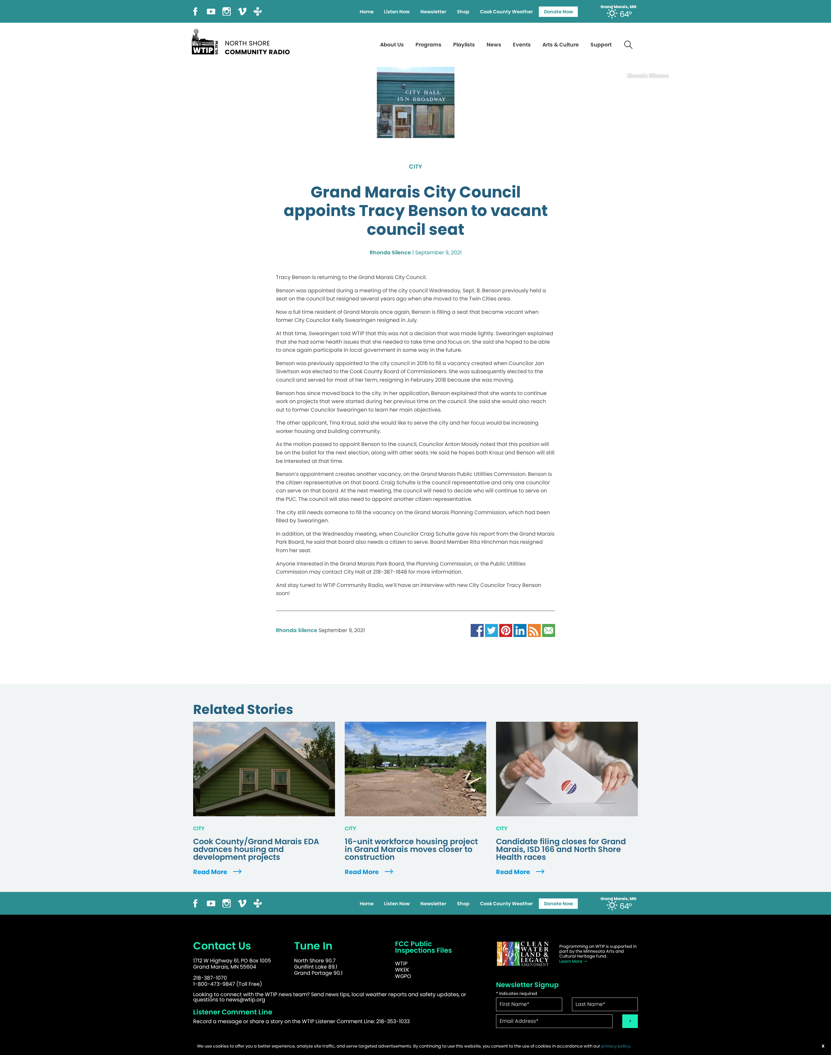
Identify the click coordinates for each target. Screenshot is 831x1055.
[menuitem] (366, 12)
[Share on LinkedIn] (520, 630)
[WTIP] (243, 40)
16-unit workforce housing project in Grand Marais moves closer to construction (411, 849)
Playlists (464, 44)
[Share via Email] (548, 630)
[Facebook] (195, 11)
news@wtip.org (245, 999)
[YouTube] (211, 11)
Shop (463, 11)
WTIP (401, 963)
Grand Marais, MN (618, 7)
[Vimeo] (242, 11)
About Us (392, 44)
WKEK (402, 969)
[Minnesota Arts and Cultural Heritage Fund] (522, 954)
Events (522, 44)
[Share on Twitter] (491, 630)
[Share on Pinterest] (505, 630)
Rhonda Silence (390, 252)
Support (601, 44)
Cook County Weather (506, 11)
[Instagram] (226, 11)
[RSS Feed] (534, 630)
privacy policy (615, 1046)
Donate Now (558, 11)
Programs (428, 44)
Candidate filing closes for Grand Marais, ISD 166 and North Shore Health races (561, 849)
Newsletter (433, 11)
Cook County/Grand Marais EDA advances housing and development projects (256, 849)
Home (367, 11)
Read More (211, 872)
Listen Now (397, 11)
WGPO (403, 976)
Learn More (571, 961)
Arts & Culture (560, 44)
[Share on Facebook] (477, 630)
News (494, 44)
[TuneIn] (258, 11)
